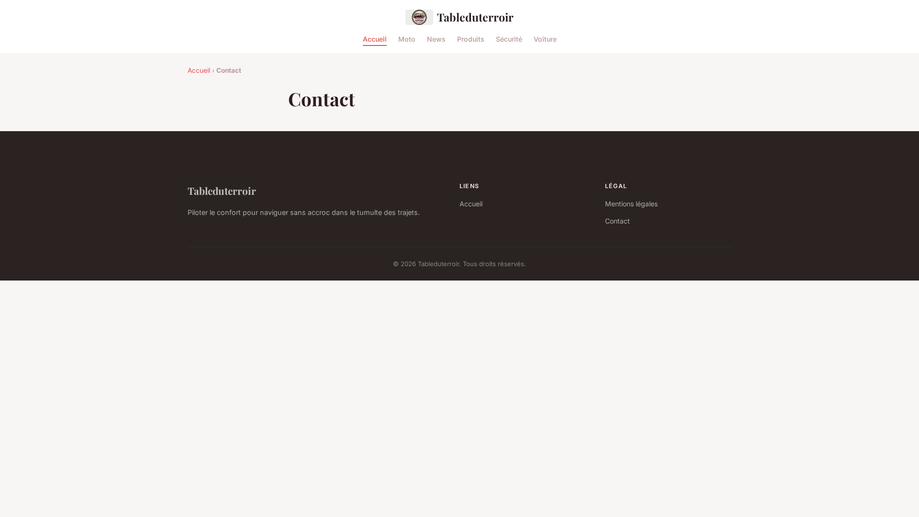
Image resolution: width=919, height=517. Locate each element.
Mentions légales (631, 204)
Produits (470, 38)
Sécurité (509, 38)
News (436, 38)
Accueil (375, 38)
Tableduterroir (475, 17)
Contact (617, 221)
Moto (406, 38)
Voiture (545, 38)
